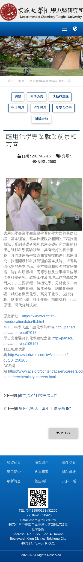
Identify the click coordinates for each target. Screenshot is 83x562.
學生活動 (69, 463)
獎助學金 (69, 472)
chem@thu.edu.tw (42, 520)
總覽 (18, 96)
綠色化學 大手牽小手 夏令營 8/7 (45, 409)
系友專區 (41, 472)
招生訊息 (39, 108)
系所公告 (36, 96)
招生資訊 (41, 481)
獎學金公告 (64, 108)
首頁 (10, 81)
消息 (21, 81)
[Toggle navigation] (64, 28)
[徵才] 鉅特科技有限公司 (38, 395)
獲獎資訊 (41, 119)
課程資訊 (41, 463)
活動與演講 (60, 96)
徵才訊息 (17, 108)
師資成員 (14, 463)
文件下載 (69, 481)
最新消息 (14, 481)
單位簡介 (14, 472)
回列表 (65, 433)
